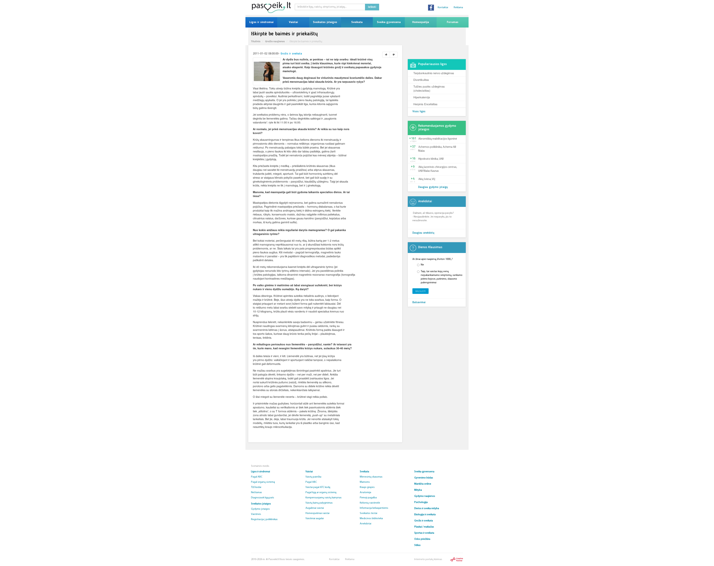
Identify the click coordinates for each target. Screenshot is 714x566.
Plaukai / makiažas (424, 526)
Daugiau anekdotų (423, 233)
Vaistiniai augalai (314, 518)
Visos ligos (418, 111)
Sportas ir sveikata (424, 533)
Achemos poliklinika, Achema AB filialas (437, 149)
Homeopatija (420, 22)
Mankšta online (422, 484)
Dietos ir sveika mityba (426, 508)
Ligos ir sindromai (261, 22)
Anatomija (365, 492)
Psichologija (421, 502)
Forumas (452, 22)
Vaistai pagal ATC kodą (317, 487)
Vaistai (293, 22)
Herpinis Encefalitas (425, 104)
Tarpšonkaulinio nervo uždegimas (433, 73)
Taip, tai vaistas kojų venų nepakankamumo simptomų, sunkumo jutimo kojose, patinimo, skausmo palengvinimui (441, 277)
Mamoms (365, 482)
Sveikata (357, 22)
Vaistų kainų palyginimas (319, 503)
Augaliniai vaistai (314, 508)
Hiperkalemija (421, 97)
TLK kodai (256, 487)
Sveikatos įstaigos (325, 22)
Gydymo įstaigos (260, 509)
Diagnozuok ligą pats (262, 497)
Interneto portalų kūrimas (428, 559)
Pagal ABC (256, 476)
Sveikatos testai (368, 513)
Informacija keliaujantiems (374, 508)
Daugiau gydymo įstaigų (433, 187)
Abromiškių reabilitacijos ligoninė (437, 139)
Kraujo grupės (367, 487)
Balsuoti (420, 291)
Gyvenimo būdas (423, 477)
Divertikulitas (421, 80)
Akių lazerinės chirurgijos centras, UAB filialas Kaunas (437, 169)
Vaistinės (256, 514)
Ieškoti (372, 7)
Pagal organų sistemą (263, 482)
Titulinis (255, 41)
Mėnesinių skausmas (371, 476)
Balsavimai (419, 302)
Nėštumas (256, 492)
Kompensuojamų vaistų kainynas (323, 497)
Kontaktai (443, 7)
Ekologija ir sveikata (425, 514)
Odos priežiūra (422, 539)
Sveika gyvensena (389, 22)
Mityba (418, 490)
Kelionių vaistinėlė (370, 503)
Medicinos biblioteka (371, 518)
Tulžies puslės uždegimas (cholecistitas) (429, 88)
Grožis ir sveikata (291, 53)
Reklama (458, 7)
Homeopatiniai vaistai (317, 513)
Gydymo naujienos (424, 496)
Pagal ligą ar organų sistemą (320, 492)
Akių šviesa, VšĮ (426, 179)
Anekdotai (365, 523)
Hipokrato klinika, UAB (431, 159)
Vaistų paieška (313, 476)
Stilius (417, 545)
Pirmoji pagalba (368, 497)
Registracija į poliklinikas (264, 519)
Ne (422, 264)
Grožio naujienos (275, 41)
